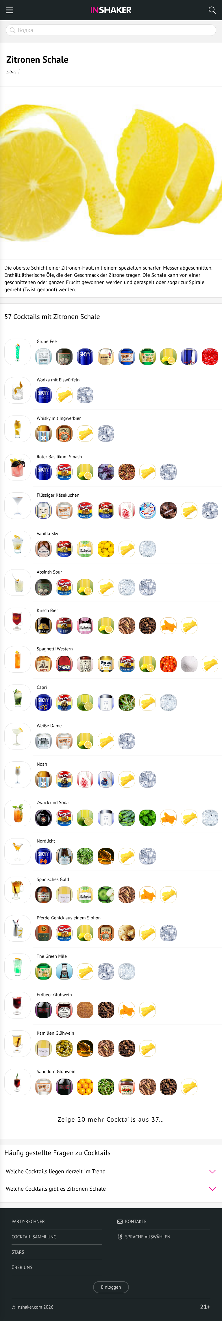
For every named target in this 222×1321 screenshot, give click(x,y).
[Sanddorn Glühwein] (17, 1082)
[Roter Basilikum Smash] (17, 467)
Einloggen (111, 1287)
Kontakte (136, 1221)
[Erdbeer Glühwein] (17, 1005)
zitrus (11, 71)
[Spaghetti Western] (17, 659)
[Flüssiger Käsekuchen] (17, 505)
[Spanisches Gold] (17, 890)
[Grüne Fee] (17, 352)
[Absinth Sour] (17, 582)
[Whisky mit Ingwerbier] (17, 428)
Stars (18, 1252)
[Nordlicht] (17, 851)
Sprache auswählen (148, 1237)
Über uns (22, 1267)
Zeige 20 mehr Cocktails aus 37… (111, 1120)
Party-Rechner (28, 1221)
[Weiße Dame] (17, 736)
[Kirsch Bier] (17, 621)
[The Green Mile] (17, 966)
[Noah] (17, 774)
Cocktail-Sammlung (34, 1237)
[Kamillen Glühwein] (17, 1043)
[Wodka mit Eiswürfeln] (17, 390)
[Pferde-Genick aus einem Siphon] (17, 928)
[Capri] (17, 697)
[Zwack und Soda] (17, 813)
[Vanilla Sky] (17, 544)
